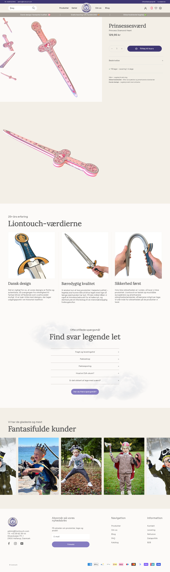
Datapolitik (152, 538)
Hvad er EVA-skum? (85, 373)
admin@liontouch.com (25, 1)
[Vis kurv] (160, 8)
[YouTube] (21, 543)
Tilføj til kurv (147, 48)
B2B (149, 542)
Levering (151, 530)
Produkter (64, 8)
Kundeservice (161, 1)
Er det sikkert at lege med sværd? (85, 380)
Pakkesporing (85, 366)
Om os (98, 8)
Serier (74, 8)
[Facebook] (9, 543)
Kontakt (151, 526)
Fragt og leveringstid (85, 352)
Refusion (151, 534)
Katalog (115, 542)
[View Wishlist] (156, 8)
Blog (107, 8)
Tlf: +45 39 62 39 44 (10, 1)
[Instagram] (15, 543)
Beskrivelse (114, 60)
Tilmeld (70, 544)
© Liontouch (13, 565)
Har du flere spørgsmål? (85, 392)
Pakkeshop (85, 359)
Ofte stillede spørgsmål (148, 1)
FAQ (113, 538)
